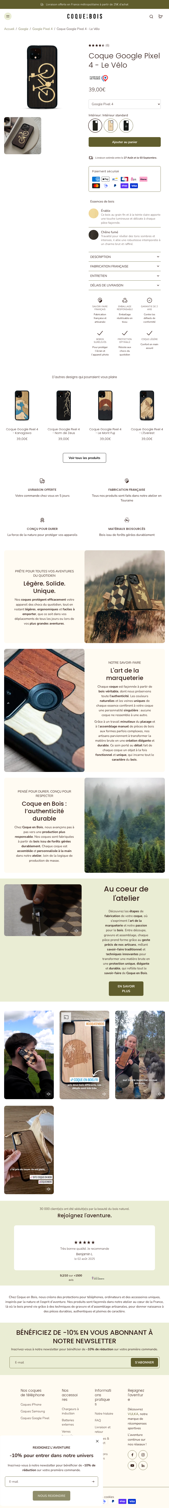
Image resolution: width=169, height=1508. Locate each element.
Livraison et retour (102, 1429)
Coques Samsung (33, 1411)
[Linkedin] (143, 1465)
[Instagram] (143, 1454)
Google (23, 29)
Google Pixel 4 (42, 29)
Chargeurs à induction (70, 1411)
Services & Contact (102, 1440)
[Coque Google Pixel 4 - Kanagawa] (22, 405)
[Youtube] (132, 1465)
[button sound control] (76, 930)
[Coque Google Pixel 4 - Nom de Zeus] (64, 405)
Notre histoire (104, 1413)
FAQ (98, 1420)
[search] (151, 16)
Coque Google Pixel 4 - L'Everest (147, 431)
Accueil (9, 29)
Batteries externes (68, 1422)
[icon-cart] (160, 16)
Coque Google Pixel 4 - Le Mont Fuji (105, 431)
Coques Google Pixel (35, 1418)
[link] (51, 1496)
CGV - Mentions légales (101, 1453)
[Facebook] (132, 1454)
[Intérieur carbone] (126, 125)
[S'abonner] (92, 1482)
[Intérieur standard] (95, 125)
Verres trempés (67, 1433)
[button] (125, 142)
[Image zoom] (42, 77)
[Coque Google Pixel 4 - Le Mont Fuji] (105, 405)
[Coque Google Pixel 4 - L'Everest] (147, 405)
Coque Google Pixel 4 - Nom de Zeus (64, 431)
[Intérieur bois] (110, 125)
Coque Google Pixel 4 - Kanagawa (22, 431)
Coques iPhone (31, 1404)
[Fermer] (97, 1441)
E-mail (19, 1362)
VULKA (133, 1414)
